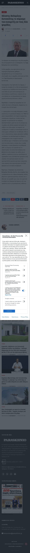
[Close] (26, 236)
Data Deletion (5, 317)
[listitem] (15, 266)
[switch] (23, 270)
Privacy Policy (24, 317)
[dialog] (15, 276)
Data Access (15, 317)
